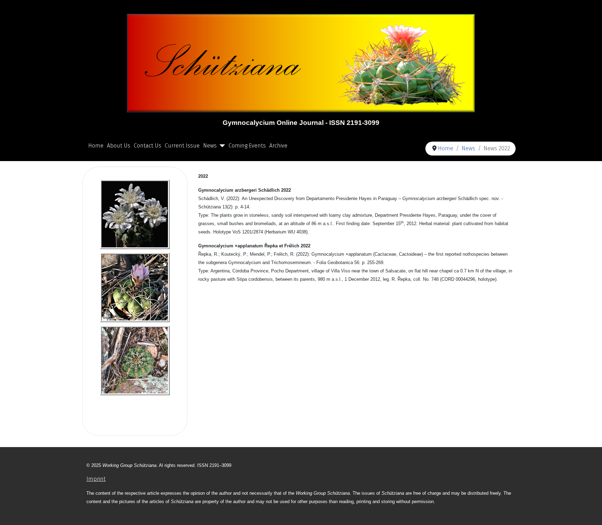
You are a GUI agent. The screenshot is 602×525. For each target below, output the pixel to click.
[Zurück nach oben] (589, 512)
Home (95, 145)
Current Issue (182, 145)
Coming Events (247, 145)
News (210, 145)
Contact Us (147, 145)
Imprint (96, 479)
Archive (278, 145)
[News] (221, 146)
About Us (118, 145)
